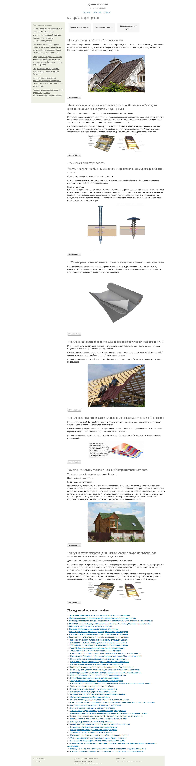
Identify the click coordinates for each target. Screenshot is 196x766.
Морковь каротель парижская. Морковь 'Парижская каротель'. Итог (98, 718)
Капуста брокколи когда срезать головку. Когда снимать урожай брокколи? (46, 71)
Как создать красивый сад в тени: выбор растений (91, 721)
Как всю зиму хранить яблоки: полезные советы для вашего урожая (98, 639)
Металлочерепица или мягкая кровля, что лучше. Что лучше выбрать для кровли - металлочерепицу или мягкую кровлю (112, 107)
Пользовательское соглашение (89, 758)
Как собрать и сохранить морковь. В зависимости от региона (95, 705)
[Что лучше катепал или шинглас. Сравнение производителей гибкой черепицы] (116, 385)
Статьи (106, 12)
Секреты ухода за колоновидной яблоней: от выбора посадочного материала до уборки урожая (110, 683)
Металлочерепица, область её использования (95, 40)
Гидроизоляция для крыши (128, 27)
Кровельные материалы (79, 27)
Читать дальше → (74, 97)
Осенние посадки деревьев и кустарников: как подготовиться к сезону (99, 699)
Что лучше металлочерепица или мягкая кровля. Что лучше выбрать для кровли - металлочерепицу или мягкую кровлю (111, 554)
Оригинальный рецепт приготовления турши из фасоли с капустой (98, 737)
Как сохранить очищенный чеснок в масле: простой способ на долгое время (102, 667)
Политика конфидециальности (83, 761)
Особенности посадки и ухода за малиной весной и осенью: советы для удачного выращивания (109, 623)
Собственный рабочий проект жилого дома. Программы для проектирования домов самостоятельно (112, 702)
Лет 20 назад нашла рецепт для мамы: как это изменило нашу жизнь (99, 645)
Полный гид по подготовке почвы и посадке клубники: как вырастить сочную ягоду (105, 669)
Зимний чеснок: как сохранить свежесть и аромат (91, 732)
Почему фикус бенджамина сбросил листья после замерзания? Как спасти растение (106, 656)
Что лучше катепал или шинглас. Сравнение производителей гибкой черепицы (115, 341)
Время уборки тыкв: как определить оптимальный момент (94, 678)
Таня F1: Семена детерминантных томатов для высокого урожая (97, 648)
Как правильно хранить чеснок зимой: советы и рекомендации (96, 664)
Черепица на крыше (104, 27)
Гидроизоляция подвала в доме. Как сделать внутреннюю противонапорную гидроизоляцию (48, 92)
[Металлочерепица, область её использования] (116, 73)
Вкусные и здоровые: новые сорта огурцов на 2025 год (93, 688)
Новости (97, 12)
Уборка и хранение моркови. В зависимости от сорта (92, 708)
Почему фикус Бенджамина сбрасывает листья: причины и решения (99, 659)
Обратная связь (120, 758)
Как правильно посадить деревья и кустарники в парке (93, 691)
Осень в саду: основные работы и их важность (90, 697)
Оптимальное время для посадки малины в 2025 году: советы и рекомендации (102, 618)
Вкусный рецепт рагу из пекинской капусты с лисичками (93, 727)
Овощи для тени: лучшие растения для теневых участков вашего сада (100, 724)
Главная (87, 12)
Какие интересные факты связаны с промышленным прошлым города (99, 637)
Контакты (77, 758)
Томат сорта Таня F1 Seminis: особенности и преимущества (95, 650)
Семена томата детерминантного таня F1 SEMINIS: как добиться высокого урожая (105, 653)
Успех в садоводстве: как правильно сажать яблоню (92, 686)
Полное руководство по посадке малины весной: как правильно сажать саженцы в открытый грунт (111, 620)
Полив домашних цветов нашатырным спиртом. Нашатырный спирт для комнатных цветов (108, 713)
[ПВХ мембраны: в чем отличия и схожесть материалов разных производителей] (116, 302)
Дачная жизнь (98, 4)
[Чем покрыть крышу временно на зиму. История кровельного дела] (116, 522)
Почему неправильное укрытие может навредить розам (93, 729)
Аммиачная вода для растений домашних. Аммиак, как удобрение (98, 710)
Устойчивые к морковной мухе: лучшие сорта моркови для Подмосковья (99, 615)
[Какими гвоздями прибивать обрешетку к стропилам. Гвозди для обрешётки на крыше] (116, 227)
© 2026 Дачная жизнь (39, 758)
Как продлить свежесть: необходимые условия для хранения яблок (98, 642)
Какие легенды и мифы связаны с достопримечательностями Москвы (99, 661)
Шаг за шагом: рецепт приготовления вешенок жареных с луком (97, 740)
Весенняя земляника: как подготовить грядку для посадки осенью (98, 675)
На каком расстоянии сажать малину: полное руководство (93, 629)
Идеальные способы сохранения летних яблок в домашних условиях (99, 735)
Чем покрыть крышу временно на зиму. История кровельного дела (107, 470)
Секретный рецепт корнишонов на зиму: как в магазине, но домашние (98, 634)
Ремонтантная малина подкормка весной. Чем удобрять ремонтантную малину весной (106, 716)
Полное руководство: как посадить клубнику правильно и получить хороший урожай (105, 672)
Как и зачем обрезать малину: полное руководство (90, 626)
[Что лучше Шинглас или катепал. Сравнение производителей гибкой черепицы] (116, 449)
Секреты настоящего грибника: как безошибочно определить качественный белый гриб (107, 751)
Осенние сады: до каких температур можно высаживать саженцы (98, 694)
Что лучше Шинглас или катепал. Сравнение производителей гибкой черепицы (115, 417)
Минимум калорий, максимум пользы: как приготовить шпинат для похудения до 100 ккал (108, 748)
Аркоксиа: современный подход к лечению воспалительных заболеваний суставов (47, 38)
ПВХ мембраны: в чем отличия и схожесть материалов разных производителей (115, 262)
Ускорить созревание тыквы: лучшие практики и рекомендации (96, 680)
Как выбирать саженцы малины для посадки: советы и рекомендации (98, 631)
